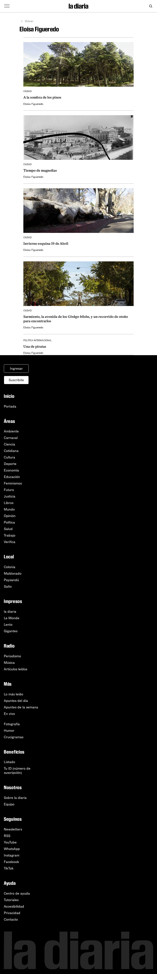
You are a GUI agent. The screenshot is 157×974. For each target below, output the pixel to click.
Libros (8, 503)
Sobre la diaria (15, 798)
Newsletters (13, 829)
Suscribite (16, 380)
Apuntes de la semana (21, 707)
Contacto (11, 919)
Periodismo (12, 656)
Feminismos (13, 483)
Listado (9, 762)
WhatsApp (12, 849)
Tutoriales (11, 900)
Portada (10, 406)
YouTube (10, 842)
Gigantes (10, 631)
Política (9, 522)
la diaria (10, 611)
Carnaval (11, 438)
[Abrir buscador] (150, 6)
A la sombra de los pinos (42, 97)
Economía (11, 470)
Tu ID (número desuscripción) (17, 770)
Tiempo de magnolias (40, 170)
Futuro (9, 490)
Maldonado (12, 573)
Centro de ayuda (17, 893)
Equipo (9, 804)
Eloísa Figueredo (33, 104)
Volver (29, 21)
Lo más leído (13, 694)
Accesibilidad (14, 906)
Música (9, 663)
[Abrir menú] (7, 6)
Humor (9, 730)
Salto (8, 586)
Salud (8, 529)
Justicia (9, 496)
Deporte (10, 464)
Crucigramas (13, 737)
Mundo (9, 509)
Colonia (9, 567)
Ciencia (9, 444)
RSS (7, 836)
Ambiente (11, 431)
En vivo (9, 714)
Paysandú (11, 580)
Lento (8, 624)
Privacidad (12, 913)
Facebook (11, 862)
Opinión (10, 516)
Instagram (11, 855)
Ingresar (16, 368)
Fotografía (12, 724)
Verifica (9, 542)
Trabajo (9, 535)
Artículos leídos (15, 669)
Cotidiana (11, 451)
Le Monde (11, 618)
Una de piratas (34, 346)
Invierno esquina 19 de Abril (45, 243)
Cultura (9, 457)
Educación (12, 477)
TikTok (9, 868)
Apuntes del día (16, 701)
